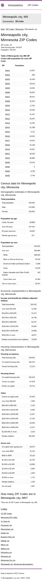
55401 (7, 71)
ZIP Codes (33, 5)
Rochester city (6, 525)
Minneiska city (6, 552)
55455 (7, 176)
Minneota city (6, 556)
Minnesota (19, 29)
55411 (7, 114)
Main (3, 29)
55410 (7, 110)
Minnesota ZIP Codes (9, 517)
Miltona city (5, 549)
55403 (7, 79)
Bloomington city (7, 529)
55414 (7, 127)
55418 (7, 145)
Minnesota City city (8, 560)
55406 (7, 92)
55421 (7, 154)
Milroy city (5, 545)
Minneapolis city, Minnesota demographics (17, 564)
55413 (7, 123)
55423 (7, 158)
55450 (7, 167)
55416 (7, 136)
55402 (7, 75)
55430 (7, 162)
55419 (7, 149)
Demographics (15, 5)
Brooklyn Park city (8, 537)
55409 (7, 106)
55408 (7, 101)
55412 (7, 119)
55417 (7, 141)
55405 (7, 88)
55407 (7, 97)
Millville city (5, 541)
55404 (7, 84)
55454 (7, 171)
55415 (7, 132)
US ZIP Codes (6, 514)
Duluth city (5, 533)
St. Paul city (5, 521)
